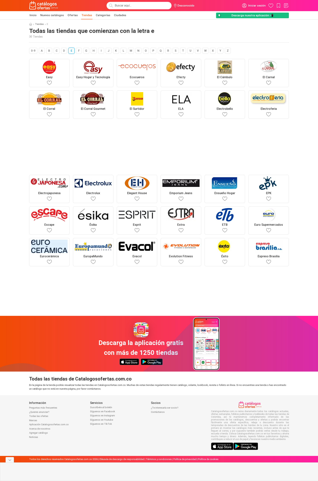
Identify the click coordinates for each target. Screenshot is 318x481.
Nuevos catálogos (52, 15)
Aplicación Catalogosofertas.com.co (49, 424)
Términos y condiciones (159, 459)
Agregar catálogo (38, 432)
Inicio (33, 15)
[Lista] (286, 6)
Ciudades (120, 15)
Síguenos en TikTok (101, 423)
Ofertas (73, 15)
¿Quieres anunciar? (39, 412)
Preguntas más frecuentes (43, 407)
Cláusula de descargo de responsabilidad (121, 459)
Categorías (103, 15)
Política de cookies (208, 459)
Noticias (33, 437)
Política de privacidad (184, 459)
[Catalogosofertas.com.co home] (43, 5)
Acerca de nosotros (39, 428)
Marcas (33, 420)
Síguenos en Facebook (102, 411)
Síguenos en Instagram (102, 415)
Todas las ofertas (38, 416)
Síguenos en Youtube (101, 419)
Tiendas (86, 15)
